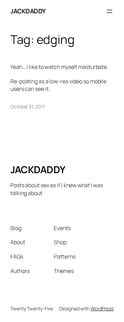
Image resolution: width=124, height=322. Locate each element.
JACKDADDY (28, 11)
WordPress (102, 308)
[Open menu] (109, 11)
